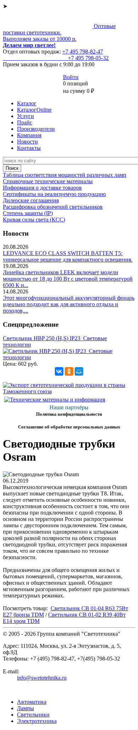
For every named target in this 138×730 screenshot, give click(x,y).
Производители (36, 129)
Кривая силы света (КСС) (34, 220)
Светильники (33, 715)
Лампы (25, 708)
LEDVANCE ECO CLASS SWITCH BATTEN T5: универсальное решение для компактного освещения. (67, 256)
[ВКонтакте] (59, 371)
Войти (71, 77)
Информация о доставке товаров (42, 188)
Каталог (26, 103)
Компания (29, 135)
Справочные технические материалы (48, 181)
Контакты (29, 148)
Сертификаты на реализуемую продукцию (54, 194)
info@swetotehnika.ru (42, 678)
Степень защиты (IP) (28, 213)
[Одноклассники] (69, 371)
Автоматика (31, 702)
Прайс (24, 122)
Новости (27, 142)
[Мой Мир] (79, 371)
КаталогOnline (34, 110)
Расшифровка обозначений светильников (53, 207)
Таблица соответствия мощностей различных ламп (64, 175)
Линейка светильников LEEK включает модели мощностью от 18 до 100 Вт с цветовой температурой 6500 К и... (68, 278)
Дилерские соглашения (31, 200)
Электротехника (37, 721)
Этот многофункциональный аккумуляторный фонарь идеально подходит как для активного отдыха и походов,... (68, 304)
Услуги (25, 116)
